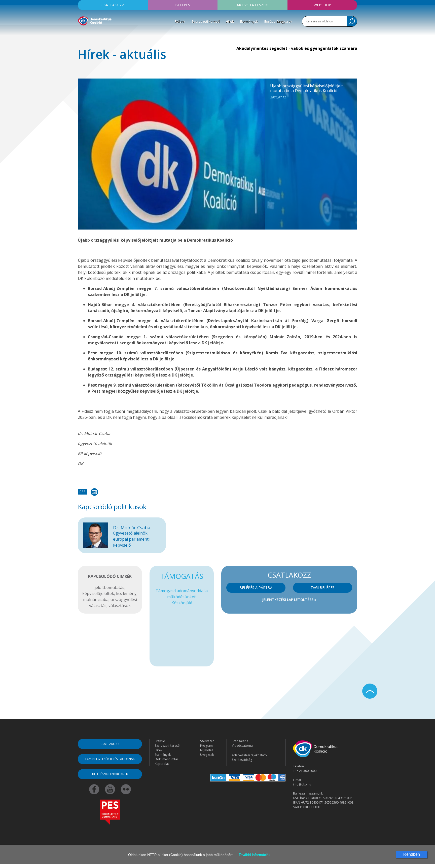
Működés (206, 750)
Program (206, 745)
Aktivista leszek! (252, 5)
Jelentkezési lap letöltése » (289, 599)
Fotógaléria (240, 741)
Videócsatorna (242, 745)
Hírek (230, 21)
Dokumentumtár (166, 759)
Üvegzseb (207, 755)
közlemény (126, 593)
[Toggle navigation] (81, 33)
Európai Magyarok (278, 21)
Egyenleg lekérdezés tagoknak (110, 759)
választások (119, 605)
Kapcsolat (162, 764)
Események (249, 21)
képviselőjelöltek (98, 593)
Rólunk (180, 21)
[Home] (95, 20)
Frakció (160, 741)
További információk (254, 855)
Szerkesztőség (242, 760)
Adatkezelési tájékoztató (249, 755)
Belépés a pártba (255, 587)
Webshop (322, 5)
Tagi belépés (323, 587)
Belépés (182, 5)
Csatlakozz (112, 5)
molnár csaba (95, 599)
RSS (82, 491)
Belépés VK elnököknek (110, 774)
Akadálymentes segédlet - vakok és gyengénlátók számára (296, 48)
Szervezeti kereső (206, 21)
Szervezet (207, 741)
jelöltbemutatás (109, 587)
